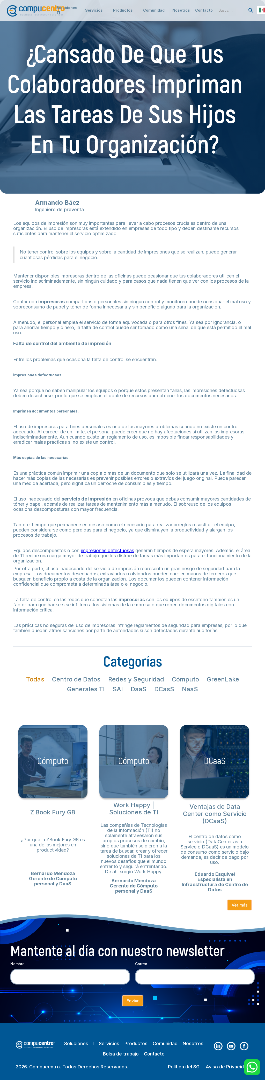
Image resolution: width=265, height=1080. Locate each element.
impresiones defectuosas (107, 550)
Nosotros (181, 10)
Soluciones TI (66, 10)
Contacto (204, 10)
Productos (136, 1043)
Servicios (109, 1043)
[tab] (35, 679)
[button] (94, 10)
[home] (36, 8)
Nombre (17, 964)
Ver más (239, 905)
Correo (141, 964)
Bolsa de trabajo (121, 1054)
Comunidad (165, 1043)
